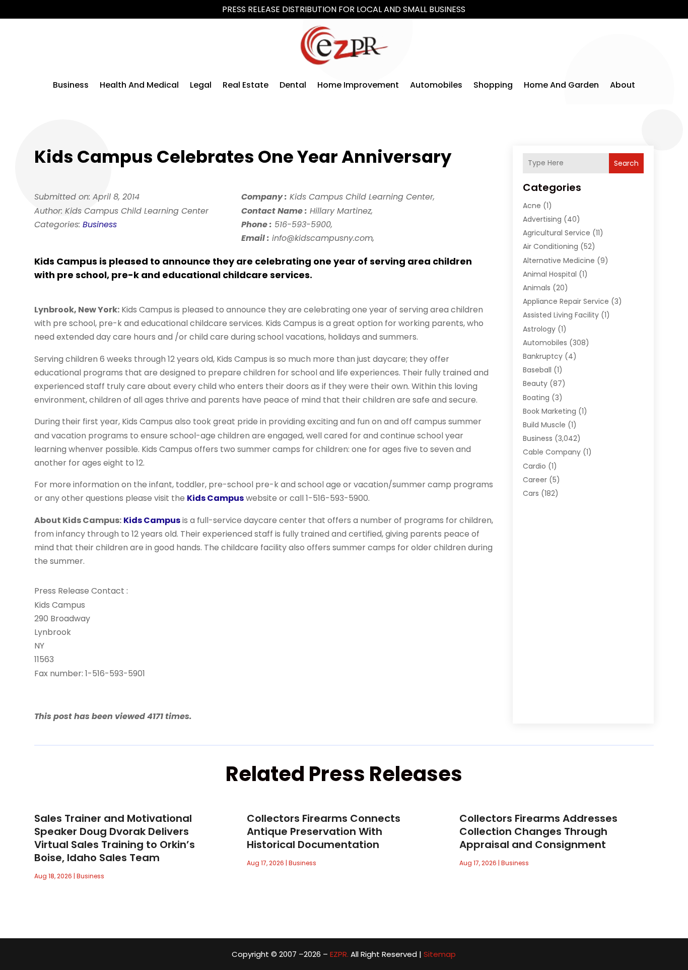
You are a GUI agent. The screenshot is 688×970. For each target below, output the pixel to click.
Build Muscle (544, 425)
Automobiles (436, 85)
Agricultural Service (556, 233)
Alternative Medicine (559, 260)
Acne (532, 206)
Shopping (493, 85)
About (622, 85)
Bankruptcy (543, 356)
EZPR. (339, 954)
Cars (531, 493)
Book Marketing (549, 411)
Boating (536, 398)
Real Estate (245, 85)
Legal (201, 85)
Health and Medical (139, 85)
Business (71, 85)
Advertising (542, 219)
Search (626, 163)
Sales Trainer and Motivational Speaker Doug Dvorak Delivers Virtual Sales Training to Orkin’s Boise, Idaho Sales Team (114, 838)
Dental (293, 85)
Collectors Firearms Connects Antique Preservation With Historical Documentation (323, 831)
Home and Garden (561, 85)
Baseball (537, 370)
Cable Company (552, 452)
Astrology (539, 329)
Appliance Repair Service (566, 301)
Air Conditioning (550, 246)
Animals (537, 288)
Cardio (534, 466)
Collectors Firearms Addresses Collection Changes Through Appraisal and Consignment (538, 831)
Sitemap (440, 954)
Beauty (535, 383)
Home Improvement (358, 85)
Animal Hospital (550, 274)
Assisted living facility (561, 315)
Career (535, 480)
